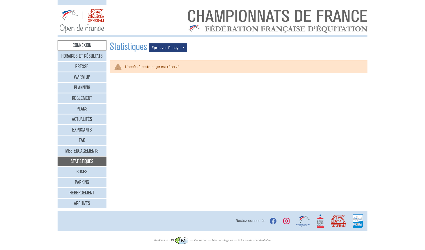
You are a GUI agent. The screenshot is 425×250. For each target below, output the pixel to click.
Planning (82, 87)
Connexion (82, 45)
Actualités (82, 119)
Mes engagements (82, 151)
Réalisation (164, 240)
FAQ (82, 140)
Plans (82, 109)
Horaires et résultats (82, 56)
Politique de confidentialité (254, 240)
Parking (82, 182)
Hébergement (82, 193)
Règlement (82, 98)
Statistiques (82, 161)
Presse (82, 66)
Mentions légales (222, 240)
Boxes (81, 172)
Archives (82, 203)
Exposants (82, 130)
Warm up (82, 77)
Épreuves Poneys (167, 47)
